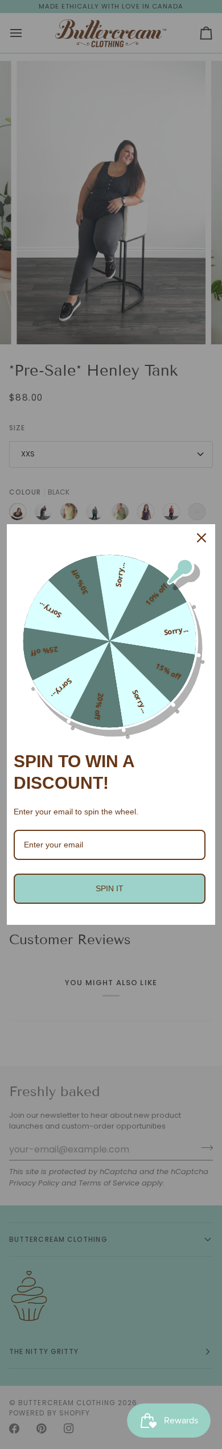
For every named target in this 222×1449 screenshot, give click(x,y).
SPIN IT (110, 888)
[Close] (201, 537)
